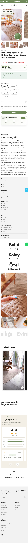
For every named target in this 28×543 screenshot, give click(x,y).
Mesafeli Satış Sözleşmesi (6, 523)
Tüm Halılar (3, 505)
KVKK (2, 530)
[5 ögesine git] (21, 45)
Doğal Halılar (4, 507)
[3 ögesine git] (12, 45)
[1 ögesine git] (3, 45)
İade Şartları (3, 525)
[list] (14, 370)
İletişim (16, 507)
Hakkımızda (17, 505)
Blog (16, 510)
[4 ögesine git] (16, 45)
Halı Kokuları (4, 514)
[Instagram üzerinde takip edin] (2, 535)
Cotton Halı (3, 50)
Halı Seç (3, 510)
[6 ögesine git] (25, 45)
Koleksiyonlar (4, 512)
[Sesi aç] (22, 387)
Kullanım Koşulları (4, 528)
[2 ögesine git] (8, 45)
